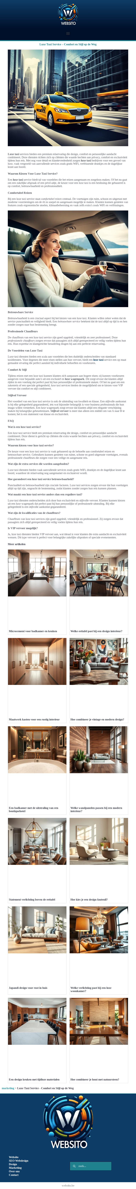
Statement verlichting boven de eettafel (32, 899)
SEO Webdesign (18, 1160)
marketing (8, 1088)
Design (13, 1164)
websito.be (68, 1185)
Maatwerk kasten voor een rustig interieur (34, 719)
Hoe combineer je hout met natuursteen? (94, 1079)
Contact (13, 1174)
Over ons (14, 1171)
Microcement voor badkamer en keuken (33, 631)
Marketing (15, 1167)
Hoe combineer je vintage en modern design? (97, 719)
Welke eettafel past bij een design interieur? (96, 631)
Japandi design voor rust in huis (28, 987)
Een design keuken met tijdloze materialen (34, 1079)
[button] (68, 33)
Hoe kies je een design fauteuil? (89, 899)
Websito (13, 1157)
